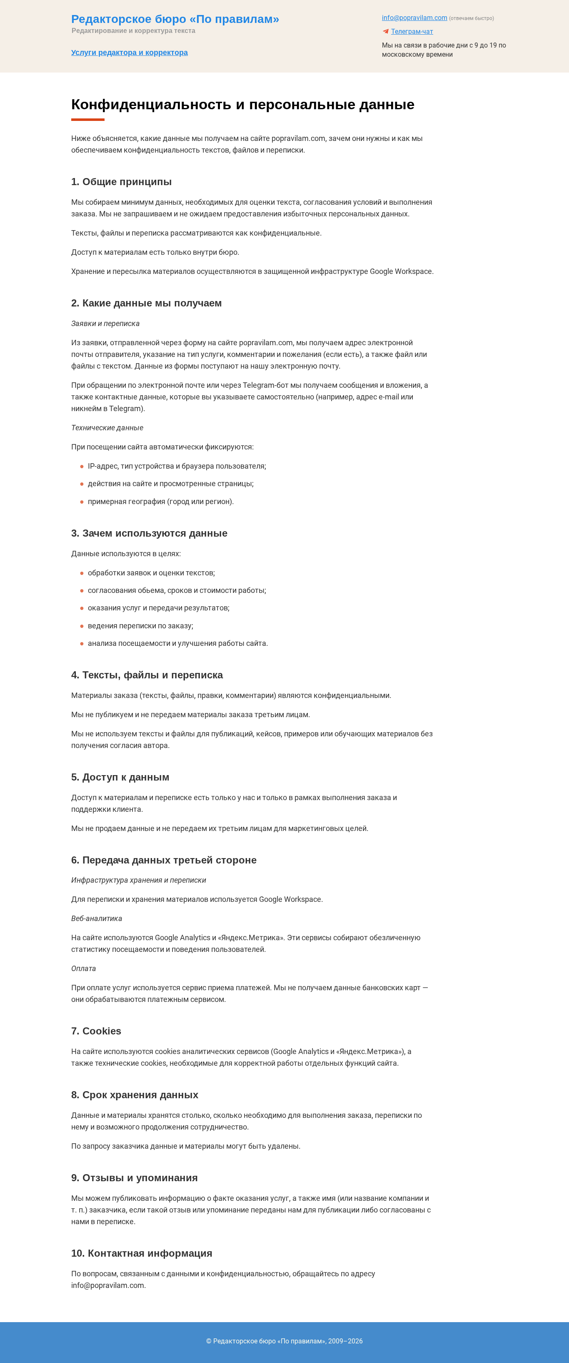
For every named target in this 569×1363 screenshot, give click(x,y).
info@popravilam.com (414, 18)
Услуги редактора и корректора (129, 52)
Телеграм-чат (412, 31)
